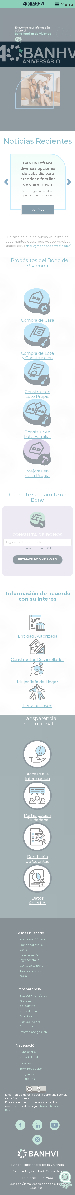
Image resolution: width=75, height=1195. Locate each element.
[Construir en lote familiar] (37, 412)
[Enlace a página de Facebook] (20, 1125)
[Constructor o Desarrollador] (37, 646)
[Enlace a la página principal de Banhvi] (38, 1153)
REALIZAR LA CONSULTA (37, 558)
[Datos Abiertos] (37, 878)
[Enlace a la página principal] (37, 6)
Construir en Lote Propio (37, 394)
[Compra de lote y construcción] (37, 335)
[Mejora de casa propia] (37, 452)
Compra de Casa (37, 320)
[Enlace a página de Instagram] (37, 1140)
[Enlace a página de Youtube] (55, 1125)
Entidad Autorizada (38, 636)
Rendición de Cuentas (37, 859)
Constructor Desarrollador (37, 659)
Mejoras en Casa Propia (37, 473)
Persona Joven (37, 705)
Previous (8, 182)
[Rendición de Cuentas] (37, 837)
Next (69, 182)
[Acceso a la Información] (37, 754)
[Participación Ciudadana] (37, 795)
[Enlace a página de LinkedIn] (37, 1125)
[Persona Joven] (37, 692)
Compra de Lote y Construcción (37, 355)
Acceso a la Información (37, 776)
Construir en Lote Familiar (37, 434)
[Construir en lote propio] (37, 373)
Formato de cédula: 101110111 (37, 548)
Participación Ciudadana (37, 817)
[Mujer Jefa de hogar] (37, 669)
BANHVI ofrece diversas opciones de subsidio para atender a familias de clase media (37, 174)
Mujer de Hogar (37, 681)
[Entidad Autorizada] (37, 622)
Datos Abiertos (37, 900)
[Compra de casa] (37, 301)
